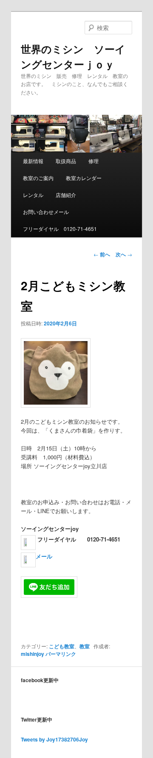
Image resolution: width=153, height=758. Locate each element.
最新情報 (33, 160)
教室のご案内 (38, 177)
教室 (84, 646)
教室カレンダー (84, 177)
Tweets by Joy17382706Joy (54, 739)
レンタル (33, 194)
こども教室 (61, 646)
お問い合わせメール (46, 211)
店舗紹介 (66, 194)
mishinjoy (32, 654)
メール (44, 556)
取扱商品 (66, 160)
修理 (93, 160)
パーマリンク (60, 654)
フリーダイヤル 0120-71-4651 (60, 228)
